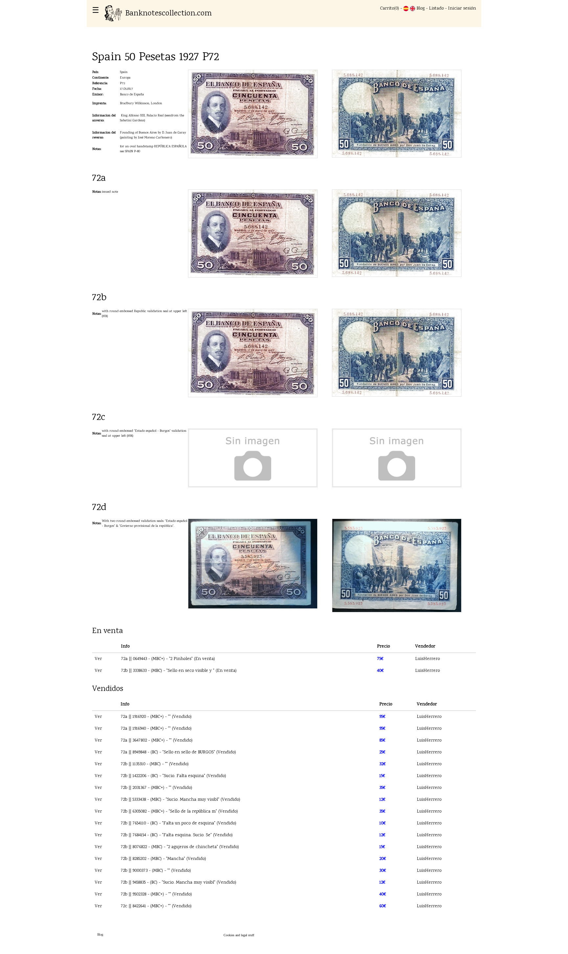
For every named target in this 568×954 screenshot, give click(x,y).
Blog (420, 8)
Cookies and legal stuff (239, 935)
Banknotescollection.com (168, 13)
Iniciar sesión (462, 8)
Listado (436, 8)
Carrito (387, 8)
